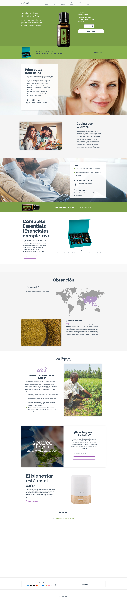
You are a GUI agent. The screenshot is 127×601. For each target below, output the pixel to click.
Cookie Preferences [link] (63, 592)
